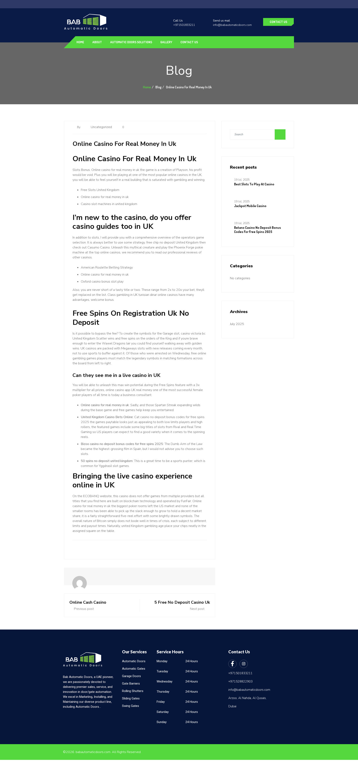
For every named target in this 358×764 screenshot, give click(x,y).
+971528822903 (240, 681)
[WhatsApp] (4, 380)
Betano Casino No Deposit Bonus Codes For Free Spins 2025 (257, 229)
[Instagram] (243, 664)
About (97, 42)
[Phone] (4, 390)
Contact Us (278, 22)
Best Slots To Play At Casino (254, 184)
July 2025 (237, 324)
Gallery (166, 42)
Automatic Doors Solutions (131, 42)
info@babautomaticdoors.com (232, 25)
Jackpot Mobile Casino (250, 206)
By (79, 127)
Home (80, 42)
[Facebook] (232, 664)
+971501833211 (184, 25)
